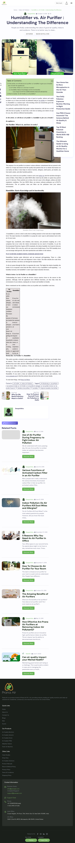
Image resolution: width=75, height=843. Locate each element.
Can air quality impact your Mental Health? (34, 658)
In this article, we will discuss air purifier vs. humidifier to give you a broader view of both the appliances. (30, 84)
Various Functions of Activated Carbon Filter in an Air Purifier (34, 473)
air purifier (42, 100)
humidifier (35, 388)
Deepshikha (31, 14)
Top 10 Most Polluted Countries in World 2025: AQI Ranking (62, 132)
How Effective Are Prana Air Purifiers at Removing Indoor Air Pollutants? (35, 625)
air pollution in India (12, 386)
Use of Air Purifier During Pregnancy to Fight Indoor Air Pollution (33, 438)
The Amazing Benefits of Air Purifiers (35, 595)
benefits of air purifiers (24, 388)
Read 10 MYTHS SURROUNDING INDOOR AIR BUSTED (31, 92)
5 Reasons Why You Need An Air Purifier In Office (34, 538)
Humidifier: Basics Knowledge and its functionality (25, 90)
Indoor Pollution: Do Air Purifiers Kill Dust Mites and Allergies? (34, 505)
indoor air (41, 175)
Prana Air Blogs (25, 379)
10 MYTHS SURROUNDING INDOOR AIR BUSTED (26, 254)
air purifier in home (48, 386)
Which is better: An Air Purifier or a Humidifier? (22, 94)
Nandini (28, 654)
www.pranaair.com (11, 376)
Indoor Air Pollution (42, 34)
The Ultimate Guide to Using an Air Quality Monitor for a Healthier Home (62, 146)
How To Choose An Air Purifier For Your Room (34, 567)
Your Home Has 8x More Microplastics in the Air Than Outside (62, 87)
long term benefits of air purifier (49, 388)
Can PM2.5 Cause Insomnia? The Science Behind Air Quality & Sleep (63, 118)
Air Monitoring (44, 383)
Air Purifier (29, 34)
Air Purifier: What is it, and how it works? (22, 87)
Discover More (28, 456)
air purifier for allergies (34, 386)
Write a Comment (10, 423)
